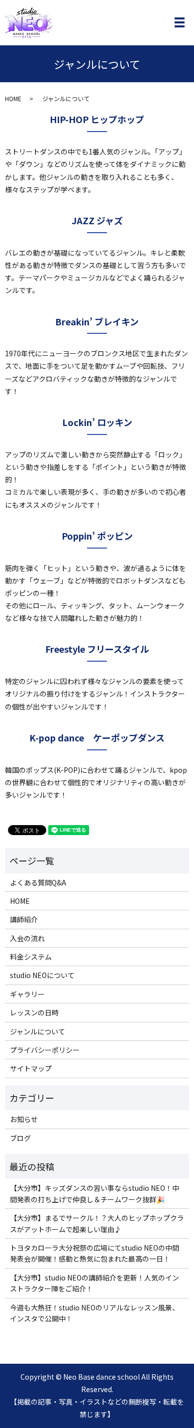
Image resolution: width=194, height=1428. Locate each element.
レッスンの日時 (34, 1012)
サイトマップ (31, 1068)
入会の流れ (27, 938)
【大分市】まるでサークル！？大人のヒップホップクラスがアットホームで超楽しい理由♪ (97, 1223)
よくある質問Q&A (38, 882)
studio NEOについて (42, 975)
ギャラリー (27, 994)
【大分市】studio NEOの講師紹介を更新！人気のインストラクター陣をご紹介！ (94, 1283)
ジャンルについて (37, 1031)
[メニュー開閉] (180, 22)
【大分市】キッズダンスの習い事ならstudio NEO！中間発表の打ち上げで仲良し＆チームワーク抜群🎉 (94, 1193)
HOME (13, 98)
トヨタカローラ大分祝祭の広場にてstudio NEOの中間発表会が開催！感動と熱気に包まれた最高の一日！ (94, 1253)
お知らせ (24, 1119)
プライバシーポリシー (45, 1050)
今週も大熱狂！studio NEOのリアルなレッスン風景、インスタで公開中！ (94, 1312)
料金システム (31, 957)
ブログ (20, 1138)
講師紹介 (24, 919)
